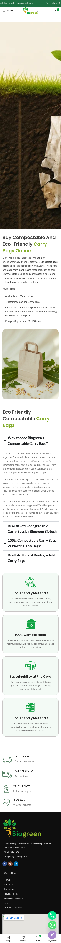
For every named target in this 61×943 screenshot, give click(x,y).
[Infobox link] (30, 759)
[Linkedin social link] (16, 863)
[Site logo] (30, 10)
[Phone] (52, 915)
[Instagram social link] (10, 863)
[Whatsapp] (52, 925)
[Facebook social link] (4, 863)
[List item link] (30, 852)
